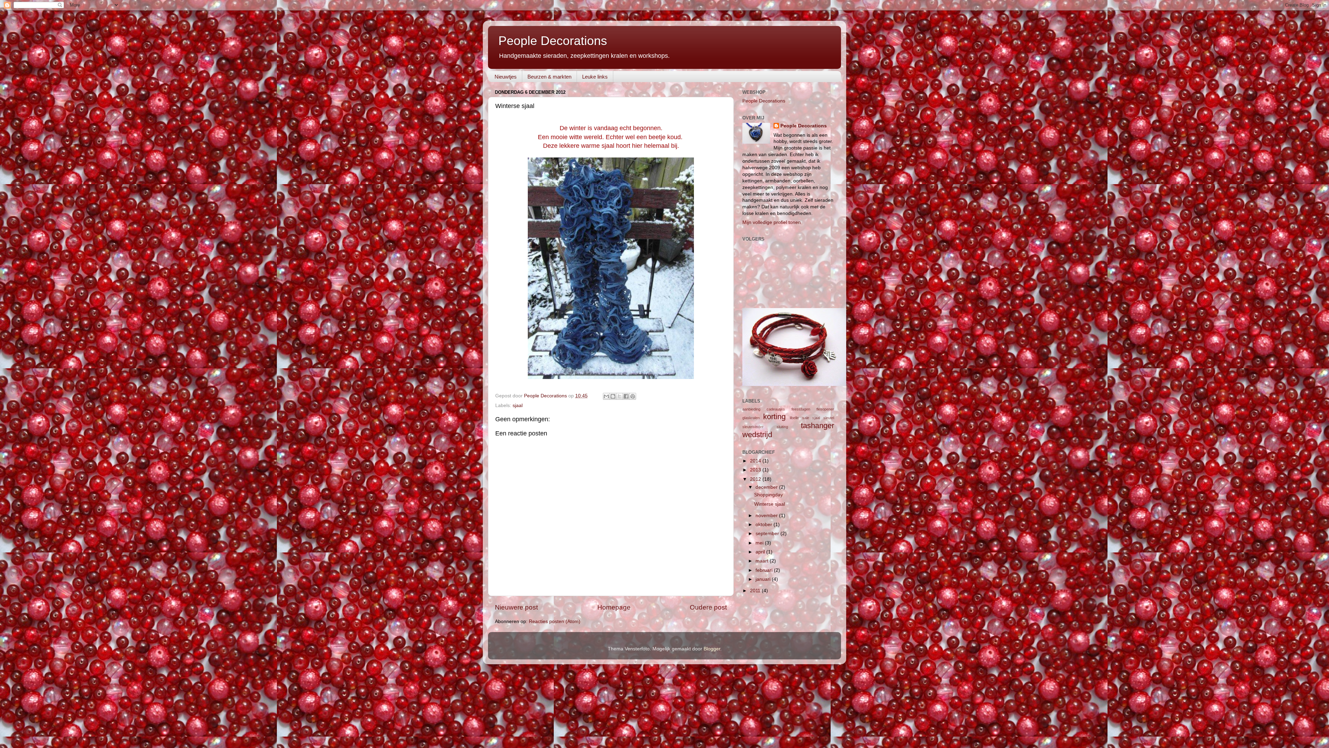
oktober (765, 524)
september (768, 533)
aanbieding (751, 409)
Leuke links (595, 77)
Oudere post (708, 607)
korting (774, 416)
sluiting (782, 427)
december (767, 487)
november (767, 515)
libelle (794, 418)
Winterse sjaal (769, 504)
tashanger (817, 425)
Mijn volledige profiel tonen (771, 222)
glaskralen (751, 418)
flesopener (825, 409)
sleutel (828, 418)
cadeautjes (776, 409)
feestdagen (801, 409)
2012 (756, 479)
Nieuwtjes (506, 77)
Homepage (614, 607)
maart (763, 561)
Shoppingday (768, 494)
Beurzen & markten (549, 77)
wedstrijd (757, 434)
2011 (756, 590)
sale (805, 418)
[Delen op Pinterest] (632, 396)
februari (765, 570)
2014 (756, 460)
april (761, 552)
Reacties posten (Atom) (554, 621)
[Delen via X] (619, 396)
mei (760, 543)
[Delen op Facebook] (626, 396)
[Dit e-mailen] (606, 396)
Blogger (712, 648)
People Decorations (552, 41)
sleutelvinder (752, 427)
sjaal (518, 405)
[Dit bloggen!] (612, 396)
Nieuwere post (516, 607)
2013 (756, 469)
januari (764, 579)
